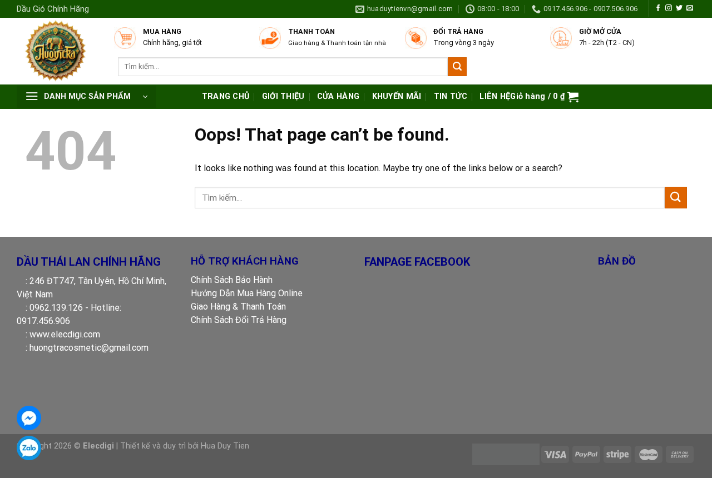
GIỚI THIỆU (283, 96)
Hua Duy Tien (225, 446)
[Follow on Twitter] (679, 8)
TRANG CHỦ (226, 96)
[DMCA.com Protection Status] (506, 454)
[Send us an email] (689, 8)
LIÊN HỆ (494, 96)
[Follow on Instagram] (668, 8)
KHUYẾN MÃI (397, 96)
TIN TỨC (450, 96)
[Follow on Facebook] (658, 8)
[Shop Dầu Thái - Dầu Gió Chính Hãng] (59, 51)
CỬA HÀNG (338, 96)
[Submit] (457, 66)
